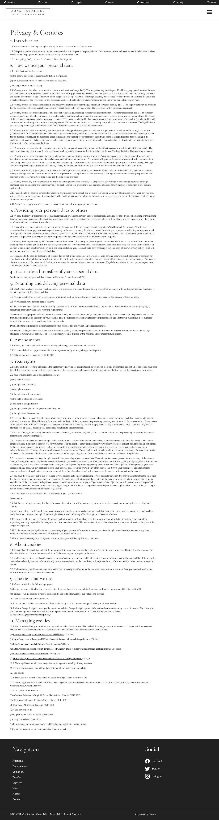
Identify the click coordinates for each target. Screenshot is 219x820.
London (44, 2)
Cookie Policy (42, 814)
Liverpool (78, 2)
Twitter (155, 768)
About (16, 793)
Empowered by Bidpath (145, 814)
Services (17, 782)
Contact (17, 799)
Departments (20, 766)
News (16, 788)
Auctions (18, 760)
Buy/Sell (17, 777)
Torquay (179, 2)
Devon (111, 2)
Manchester (145, 2)
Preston (212, 2)
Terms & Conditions (72, 814)
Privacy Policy (56, 814)
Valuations (19, 771)
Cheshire (11, 2)
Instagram (156, 776)
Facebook (156, 761)
